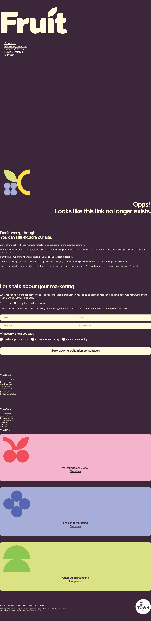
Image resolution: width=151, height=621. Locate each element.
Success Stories (14, 49)
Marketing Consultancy (16, 339)
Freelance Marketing (76, 339)
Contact (9, 55)
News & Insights (13, 52)
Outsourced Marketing (47, 339)
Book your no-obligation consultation (76, 350)
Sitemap (42, 605)
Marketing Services (15, 46)
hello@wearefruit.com (9, 394)
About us (10, 43)
